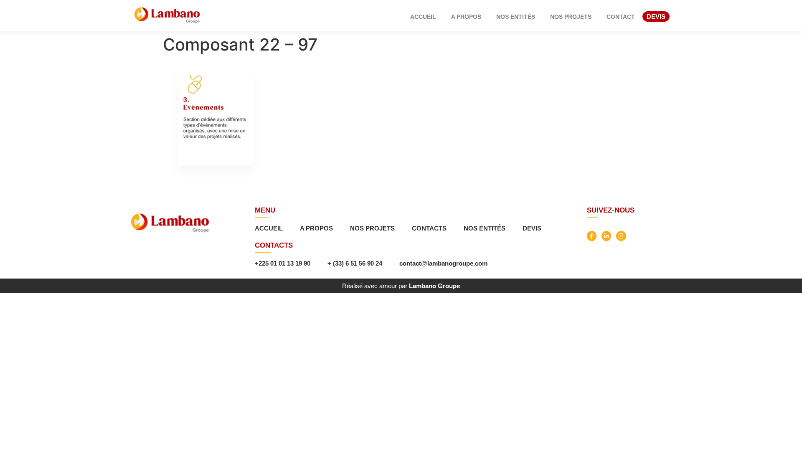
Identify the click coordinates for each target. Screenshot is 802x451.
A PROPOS (466, 16)
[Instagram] (621, 236)
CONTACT (621, 16)
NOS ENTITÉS (515, 16)
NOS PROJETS (570, 16)
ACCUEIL (423, 16)
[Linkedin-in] (606, 236)
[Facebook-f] (591, 236)
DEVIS (656, 16)
